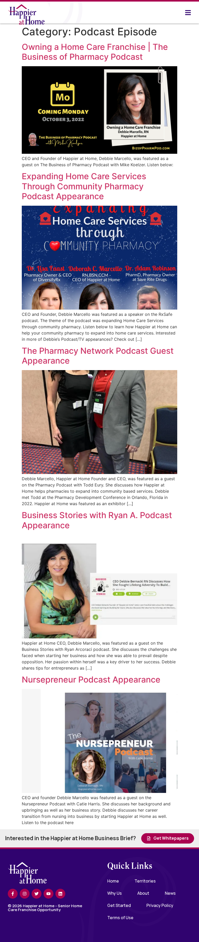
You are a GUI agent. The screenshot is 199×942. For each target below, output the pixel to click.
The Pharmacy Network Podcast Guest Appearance (98, 356)
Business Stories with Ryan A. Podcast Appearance (97, 520)
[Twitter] (36, 894)
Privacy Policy (159, 905)
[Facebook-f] (13, 894)
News (170, 893)
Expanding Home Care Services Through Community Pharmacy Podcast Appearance (84, 186)
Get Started (119, 905)
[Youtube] (48, 894)
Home (113, 881)
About (143, 893)
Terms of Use (120, 917)
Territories (145, 881)
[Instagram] (25, 894)
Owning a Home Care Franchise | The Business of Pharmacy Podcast (95, 52)
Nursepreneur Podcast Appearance (91, 679)
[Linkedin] (60, 894)
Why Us (114, 893)
